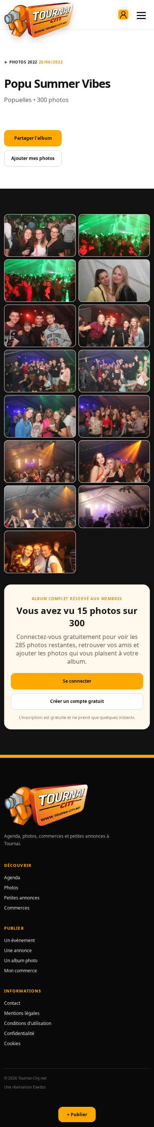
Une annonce (18, 950)
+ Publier (77, 1114)
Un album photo (20, 960)
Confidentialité (19, 1033)
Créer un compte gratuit (77, 701)
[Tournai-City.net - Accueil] (38, 20)
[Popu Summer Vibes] (40, 235)
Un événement (19, 940)
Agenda (12, 877)
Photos (11, 887)
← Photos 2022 (20, 62)
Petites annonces (22, 898)
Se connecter (77, 681)
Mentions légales (22, 1013)
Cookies (12, 1043)
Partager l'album (33, 138)
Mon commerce (20, 970)
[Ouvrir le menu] (141, 14)
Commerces (17, 908)
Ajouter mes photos (33, 158)
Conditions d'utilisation (27, 1023)
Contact (12, 1003)
